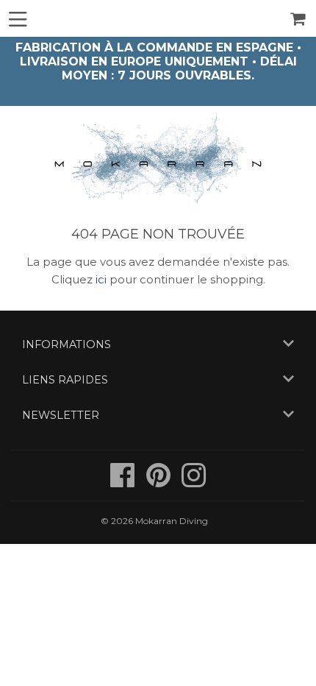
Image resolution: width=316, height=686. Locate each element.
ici (101, 279)
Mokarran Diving (171, 520)
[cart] (298, 18)
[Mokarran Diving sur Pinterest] (159, 482)
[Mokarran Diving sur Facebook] (124, 482)
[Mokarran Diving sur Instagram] (193, 482)
